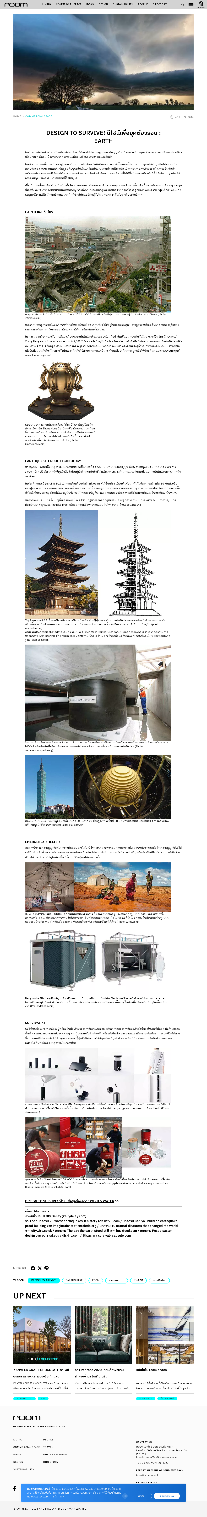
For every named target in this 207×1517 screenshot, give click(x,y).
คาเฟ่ (43, 1398)
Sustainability (123, 4)
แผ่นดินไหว (159, 1280)
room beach (145, 1398)
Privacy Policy (146, 1482)
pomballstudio (24, 1398)
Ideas (90, 4)
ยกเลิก (141, 1496)
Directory (160, 4)
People (143, 4)
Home (17, 116)
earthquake (74, 1280)
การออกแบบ (116, 1280)
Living (46, 4)
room (95, 1280)
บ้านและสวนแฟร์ (167, 1398)
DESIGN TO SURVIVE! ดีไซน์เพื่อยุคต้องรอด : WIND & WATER (69, 1201)
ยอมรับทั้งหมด (167, 1496)
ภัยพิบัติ (138, 1280)
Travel (48, 1447)
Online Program (55, 1454)
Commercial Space (69, 4)
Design (103, 4)
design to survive (43, 1280)
